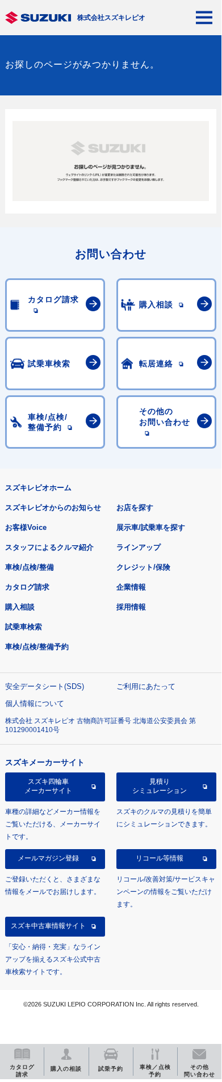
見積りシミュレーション (159, 786)
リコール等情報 (159, 858)
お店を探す (134, 507)
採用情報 (131, 607)
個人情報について (34, 703)
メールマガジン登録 (48, 858)
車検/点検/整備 (29, 567)
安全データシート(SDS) (44, 686)
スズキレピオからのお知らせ (53, 507)
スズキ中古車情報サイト (48, 926)
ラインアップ (138, 547)
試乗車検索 (23, 627)
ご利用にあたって (145, 686)
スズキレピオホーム (38, 487)
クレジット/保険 (143, 567)
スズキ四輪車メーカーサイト (48, 786)
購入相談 (20, 607)
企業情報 (131, 587)
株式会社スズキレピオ (111, 18)
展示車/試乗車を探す (150, 527)
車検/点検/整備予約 (37, 646)
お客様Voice (26, 527)
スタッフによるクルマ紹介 (49, 547)
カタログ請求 (27, 587)
